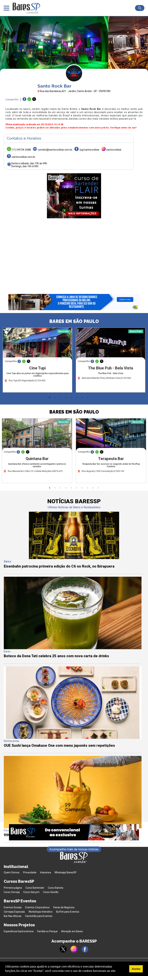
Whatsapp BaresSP (66, 872)
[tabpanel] (37, 361)
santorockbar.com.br (23, 156)
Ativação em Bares (72, 931)
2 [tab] (55, 397)
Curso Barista (55, 887)
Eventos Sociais (13, 907)
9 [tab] (93, 397)
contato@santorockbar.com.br (55, 149)
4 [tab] (66, 397)
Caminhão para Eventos (38, 916)
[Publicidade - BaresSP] (74, 195)
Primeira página (13, 887)
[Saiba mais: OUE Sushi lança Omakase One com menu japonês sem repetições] (73, 738)
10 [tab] (98, 397)
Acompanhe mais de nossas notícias (74, 849)
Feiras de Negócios (64, 907)
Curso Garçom (31, 892)
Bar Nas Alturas (12, 916)
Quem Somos (11, 872)
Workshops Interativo (41, 911)
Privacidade (29, 872)
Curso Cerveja (12, 892)
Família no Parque (47, 931)
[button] (117, 971)
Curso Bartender (34, 887)
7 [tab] (82, 397)
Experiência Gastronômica (19, 931)
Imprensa (45, 872)
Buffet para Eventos (67, 911)
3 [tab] (60, 397)
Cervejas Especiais (14, 911)
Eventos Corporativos (37, 907)
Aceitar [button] (136, 968)
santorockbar (113, 149)
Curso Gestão (50, 892)
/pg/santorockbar (89, 149)
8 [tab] (87, 397)
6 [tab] (77, 397)
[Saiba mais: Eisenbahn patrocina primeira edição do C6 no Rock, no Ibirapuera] (74, 558)
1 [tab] (49, 397)
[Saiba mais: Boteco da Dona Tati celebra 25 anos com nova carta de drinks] (73, 648)
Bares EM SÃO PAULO (74, 321)
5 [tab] (71, 397)
